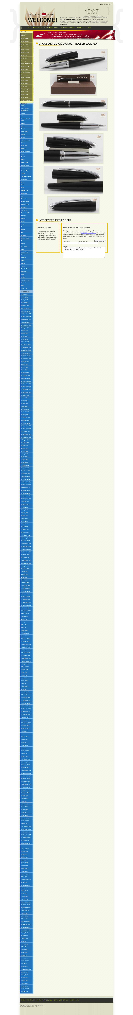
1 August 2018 (25, 667)
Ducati (23, 157)
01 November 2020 (26, 552)
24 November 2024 (26, 350)
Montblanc (23, 207)
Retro (22, 241)
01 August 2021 (25, 504)
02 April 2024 (24, 370)
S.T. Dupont (24, 246)
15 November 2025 (26, 316)
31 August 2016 (25, 790)
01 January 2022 (25, 479)
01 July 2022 (24, 445)
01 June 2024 (24, 367)
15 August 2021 (25, 501)
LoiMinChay (24, 193)
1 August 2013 (25, 910)
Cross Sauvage (25, 49)
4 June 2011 (24, 955)
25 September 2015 (26, 843)
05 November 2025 (26, 319)
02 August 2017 (25, 728)
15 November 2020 (26, 549)
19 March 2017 (25, 751)
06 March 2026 (25, 305)
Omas (22, 224)
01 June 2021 (24, 515)
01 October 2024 (25, 356)
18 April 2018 (24, 686)
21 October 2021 (25, 490)
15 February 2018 (25, 697)
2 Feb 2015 (24, 877)
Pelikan (23, 229)
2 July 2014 (24, 893)
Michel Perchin (25, 204)
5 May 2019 (24, 624)
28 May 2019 (24, 622)
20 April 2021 (24, 524)
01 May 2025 (24, 336)
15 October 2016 (25, 781)
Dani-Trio (23, 148)
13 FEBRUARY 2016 (26, 826)
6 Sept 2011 (24, 952)
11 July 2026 (24, 294)
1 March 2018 (24, 695)
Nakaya (23, 218)
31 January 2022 (25, 473)
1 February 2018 (25, 700)
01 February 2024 (25, 375)
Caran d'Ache (24, 131)
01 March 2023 (25, 412)
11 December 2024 (26, 347)
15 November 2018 (26, 650)
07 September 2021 (26, 498)
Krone (22, 182)
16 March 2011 (25, 961)
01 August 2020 (25, 568)
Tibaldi (23, 266)
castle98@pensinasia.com (88, 233)
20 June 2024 (24, 364)
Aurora (23, 123)
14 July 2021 (24, 507)
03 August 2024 (25, 361)
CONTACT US (81, 28)
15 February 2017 (25, 759)
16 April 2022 (24, 459)
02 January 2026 (25, 311)
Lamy (22, 187)
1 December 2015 (25, 837)
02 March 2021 (25, 532)
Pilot (22, 232)
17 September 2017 (26, 720)
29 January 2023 (25, 420)
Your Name (66, 241)
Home (22, 1000)
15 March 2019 (25, 633)
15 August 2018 (25, 664)
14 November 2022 (26, 428)
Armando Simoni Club (25, 119)
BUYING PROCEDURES (51, 28)
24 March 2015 (25, 874)
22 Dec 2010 (24, 966)
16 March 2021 (25, 529)
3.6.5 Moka (24, 106)
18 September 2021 (26, 496)
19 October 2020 (25, 554)
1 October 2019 (25, 608)
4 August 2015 (25, 849)
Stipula (23, 263)
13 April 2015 (24, 871)
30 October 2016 (25, 779)
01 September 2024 (26, 358)
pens (89, 17)
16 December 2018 (26, 644)
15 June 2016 (24, 804)
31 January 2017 (25, 762)
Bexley (23, 126)
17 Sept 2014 (24, 888)
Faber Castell (24, 162)
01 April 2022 (24, 462)
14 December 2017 (26, 709)
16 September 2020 (26, 560)
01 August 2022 (25, 442)
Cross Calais (24, 91)
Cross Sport (24, 86)
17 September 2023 (26, 389)
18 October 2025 (25, 322)
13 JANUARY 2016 (26, 832)
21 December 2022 (26, 426)
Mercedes (23, 199)
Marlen (23, 196)
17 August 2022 (25, 440)
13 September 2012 (26, 930)
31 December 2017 (26, 706)
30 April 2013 (24, 916)
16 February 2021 (25, 535)
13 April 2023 (24, 406)
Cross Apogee (25, 41)
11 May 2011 (24, 958)
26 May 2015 (24, 863)
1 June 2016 (24, 807)
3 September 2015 (26, 846)
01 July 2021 (24, 510)
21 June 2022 (24, 448)
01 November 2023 (26, 386)
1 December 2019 (25, 599)
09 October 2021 (25, 493)
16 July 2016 (24, 798)
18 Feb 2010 (24, 991)
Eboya (23, 159)
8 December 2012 (25, 924)
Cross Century (25, 52)
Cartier (23, 134)
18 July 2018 (24, 669)
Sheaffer (23, 257)
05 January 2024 (25, 378)
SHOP (89, 28)
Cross (22, 143)
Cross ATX (24, 55)
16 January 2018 (25, 703)
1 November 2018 (25, 653)
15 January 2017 (25, 765)
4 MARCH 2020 (25, 582)
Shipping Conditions (61, 1000)
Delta (22, 154)
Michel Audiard (25, 201)
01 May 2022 (24, 456)
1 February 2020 (25, 588)
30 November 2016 (26, 773)
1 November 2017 (25, 714)
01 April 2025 (24, 339)
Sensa (23, 255)
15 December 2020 (26, 543)
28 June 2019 (24, 619)
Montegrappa (24, 210)
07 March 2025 (25, 342)
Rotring (23, 243)
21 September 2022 (26, 434)
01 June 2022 (24, 451)
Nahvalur (23, 215)
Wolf (22, 285)
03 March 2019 (25, 636)
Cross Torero (24, 58)
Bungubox (23, 129)
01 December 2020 (26, 546)
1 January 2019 (25, 641)
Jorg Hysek (24, 179)
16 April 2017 (24, 745)
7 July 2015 (24, 854)
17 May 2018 (24, 681)
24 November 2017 (26, 711)
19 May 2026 (24, 297)
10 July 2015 (24, 330)
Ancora (23, 113)
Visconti (23, 277)
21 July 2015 (24, 851)
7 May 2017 (24, 742)
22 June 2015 (24, 857)
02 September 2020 (26, 563)
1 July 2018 (24, 672)
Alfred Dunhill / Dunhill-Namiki (24, 109)
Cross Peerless (25, 38)
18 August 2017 (25, 725)
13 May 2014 (24, 896)
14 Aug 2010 (24, 975)
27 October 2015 (25, 840)
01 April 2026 (24, 302)
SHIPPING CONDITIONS (68, 28)
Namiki (23, 221)
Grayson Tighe (25, 171)
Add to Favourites (106, 4)
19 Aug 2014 (24, 891)
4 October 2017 (25, 717)
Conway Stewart (25, 140)
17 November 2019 (26, 602)
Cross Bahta (24, 94)
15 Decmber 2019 (25, 596)
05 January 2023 (25, 423)
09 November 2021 (26, 487)
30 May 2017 (24, 739)
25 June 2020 (24, 574)
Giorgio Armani (25, 165)
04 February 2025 (25, 344)
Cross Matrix (24, 97)
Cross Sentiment (25, 77)
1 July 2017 (24, 734)
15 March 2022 (25, 465)
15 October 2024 (25, 353)
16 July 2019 (24, 616)
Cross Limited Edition (24, 34)
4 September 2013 (26, 907)
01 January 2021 (25, 540)
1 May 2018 (24, 683)
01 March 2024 (25, 372)
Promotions (31, 1000)
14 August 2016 (25, 793)
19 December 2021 (26, 482)
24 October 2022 (25, 431)
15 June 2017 (24, 737)
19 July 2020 (24, 571)
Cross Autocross (25, 72)
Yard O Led (24, 288)
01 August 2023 (25, 395)
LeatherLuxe (24, 190)
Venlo (22, 274)
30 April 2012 (24, 938)
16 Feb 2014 (24, 899)
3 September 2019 (26, 610)
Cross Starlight (25, 89)
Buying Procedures (45, 1000)
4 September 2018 (26, 661)
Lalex (22, 185)
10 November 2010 (26, 969)
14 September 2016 (26, 787)
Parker (23, 227)
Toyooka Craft (24, 269)
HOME (29, 28)
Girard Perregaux (25, 168)
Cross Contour (25, 66)
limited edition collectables (67, 19)
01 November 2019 (26, 605)
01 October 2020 (25, 557)
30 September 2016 (26, 784)
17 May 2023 (24, 400)
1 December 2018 (25, 647)
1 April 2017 (24, 748)
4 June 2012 (24, 935)
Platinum (23, 235)
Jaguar (23, 173)
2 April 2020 (24, 580)
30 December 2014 (26, 879)
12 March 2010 (25, 989)
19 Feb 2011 (24, 963)
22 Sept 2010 (24, 972)
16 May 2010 (24, 983)
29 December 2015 (26, 835)
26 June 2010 (24, 980)
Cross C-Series (25, 44)
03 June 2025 (24, 333)
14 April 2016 (24, 815)
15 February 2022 (25, 470)
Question (65, 246)
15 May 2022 (24, 454)
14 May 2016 (24, 809)
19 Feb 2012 (24, 944)
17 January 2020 (25, 591)
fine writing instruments (98, 17)
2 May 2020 (24, 577)
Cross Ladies (24, 83)
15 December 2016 (26, 770)
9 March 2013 (24, 919)
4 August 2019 (25, 613)
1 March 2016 (24, 823)
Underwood (24, 271)
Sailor (22, 249)
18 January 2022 (25, 476)
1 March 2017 (24, 753)
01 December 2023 (26, 384)
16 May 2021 (24, 518)
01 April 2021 (24, 526)
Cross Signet (24, 80)
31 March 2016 (25, 818)
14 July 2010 (24, 977)
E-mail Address (83, 241)
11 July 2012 (24, 933)
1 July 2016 (24, 801)
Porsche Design (25, 238)
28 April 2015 (24, 868)
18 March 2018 (25, 692)
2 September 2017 (26, 723)
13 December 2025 (26, 314)
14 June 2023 (24, 398)
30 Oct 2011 (24, 949)
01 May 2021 (24, 521)
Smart (22, 260)
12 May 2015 (24, 865)
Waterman (23, 283)
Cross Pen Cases (25, 100)
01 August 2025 (25, 328)
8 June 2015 (24, 860)
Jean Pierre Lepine (26, 176)
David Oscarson (25, 151)
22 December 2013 (26, 902)
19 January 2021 (25, 538)
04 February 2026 (25, 308)
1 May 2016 (24, 812)
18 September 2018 (26, 658)
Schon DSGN (24, 252)
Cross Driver (24, 69)
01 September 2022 (26, 437)
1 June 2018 (24, 678)
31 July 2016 (24, 795)
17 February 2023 (25, 417)
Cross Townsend (25, 47)
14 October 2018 (25, 655)
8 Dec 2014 (24, 882)
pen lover (67, 22)
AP (22, 116)
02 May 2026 (24, 300)
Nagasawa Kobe (25, 213)
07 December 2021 (26, 484)
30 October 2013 (25, 905)
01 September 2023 (26, 392)
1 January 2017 (25, 767)
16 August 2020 (25, 566)
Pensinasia (83, 22)
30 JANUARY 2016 (26, 829)
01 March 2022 (25, 468)
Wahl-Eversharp (25, 280)
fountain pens (63, 24)
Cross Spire (24, 61)
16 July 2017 (24, 731)
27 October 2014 (25, 885)
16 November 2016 (26, 776)
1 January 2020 (25, 594)
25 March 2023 (25, 409)
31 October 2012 (25, 927)
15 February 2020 (25, 585)
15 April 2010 (24, 986)
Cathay (23, 137)
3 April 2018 (24, 689)
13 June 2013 (24, 913)
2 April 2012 (24, 941)
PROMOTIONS (37, 28)
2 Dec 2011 (24, 947)
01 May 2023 (24, 403)
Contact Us (74, 1000)
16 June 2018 (24, 675)
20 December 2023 (26, 381)
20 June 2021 (24, 512)
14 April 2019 (24, 630)
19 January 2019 (25, 638)
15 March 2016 (25, 821)
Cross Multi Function (26, 63)
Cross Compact (25, 75)
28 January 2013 (25, 921)
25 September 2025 (26, 325)
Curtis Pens (24, 145)
